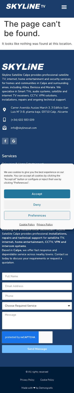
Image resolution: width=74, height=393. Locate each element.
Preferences (37, 215)
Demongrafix (46, 387)
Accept (37, 194)
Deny (37, 205)
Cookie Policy (27, 224)
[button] (64, 7)
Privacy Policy (45, 224)
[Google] (13, 141)
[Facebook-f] (5, 141)
